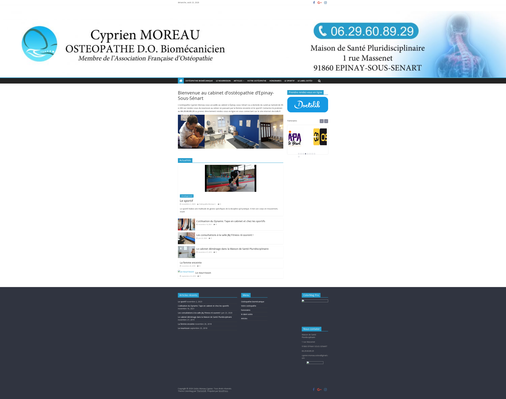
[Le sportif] (230, 166)
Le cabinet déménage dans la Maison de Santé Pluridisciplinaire (232, 248)
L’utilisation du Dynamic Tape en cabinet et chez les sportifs (230, 221)
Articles (238, 80)
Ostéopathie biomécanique (199, 80)
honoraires (245, 310)
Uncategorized (186, 196)
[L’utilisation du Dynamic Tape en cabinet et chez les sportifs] (186, 220)
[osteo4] (308, 128)
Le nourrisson (223, 80)
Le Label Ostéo (305, 80)
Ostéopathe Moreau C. (207, 204)
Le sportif (289, 80)
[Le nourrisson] (186, 271)
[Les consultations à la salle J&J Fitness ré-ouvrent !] (186, 233)
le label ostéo (247, 314)
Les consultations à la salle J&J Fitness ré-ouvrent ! (224, 235)
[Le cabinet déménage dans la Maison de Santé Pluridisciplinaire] (186, 247)
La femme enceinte (191, 262)
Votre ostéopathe (256, 80)
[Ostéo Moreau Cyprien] (181, 81)
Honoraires (275, 80)
